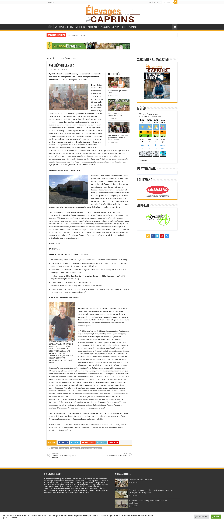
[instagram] (160, 2)
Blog (57, 58)
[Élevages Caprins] (112, 13)
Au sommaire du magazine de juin (115, 114)
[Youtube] (157, 2)
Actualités (92, 27)
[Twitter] (155, 2)
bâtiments (64, 448)
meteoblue (143, 160)
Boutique (51, 2)
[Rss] (150, 2)
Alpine (55, 448)
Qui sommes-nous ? (64, 27)
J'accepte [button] (215, 517)
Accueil (50, 26)
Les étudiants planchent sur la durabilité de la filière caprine (118, 137)
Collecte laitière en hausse (76, 35)
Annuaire (105, 27)
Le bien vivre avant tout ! (117, 455)
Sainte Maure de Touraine (91, 448)
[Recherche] (175, 2)
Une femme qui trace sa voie (118, 92)
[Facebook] (152, 2)
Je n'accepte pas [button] (201, 517)
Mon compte (121, 27)
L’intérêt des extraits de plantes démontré (64, 456)
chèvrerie (75, 448)
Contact (132, 27)
